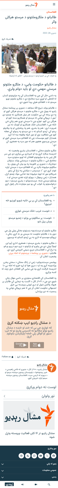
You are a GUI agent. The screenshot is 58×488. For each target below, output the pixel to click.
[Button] (8, 39)
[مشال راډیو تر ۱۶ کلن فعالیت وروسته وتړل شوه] (29, 415)
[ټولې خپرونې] (22, 484)
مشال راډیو (51, 28)
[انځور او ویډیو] (36, 484)
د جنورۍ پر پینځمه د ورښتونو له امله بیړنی (29, 253)
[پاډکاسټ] (21, 455)
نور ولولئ (48, 396)
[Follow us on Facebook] (53, 455)
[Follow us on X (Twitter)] (47, 455)
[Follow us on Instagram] (34, 455)
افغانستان (51, 12)
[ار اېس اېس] (27, 455)
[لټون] (49, 484)
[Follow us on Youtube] (40, 455)
